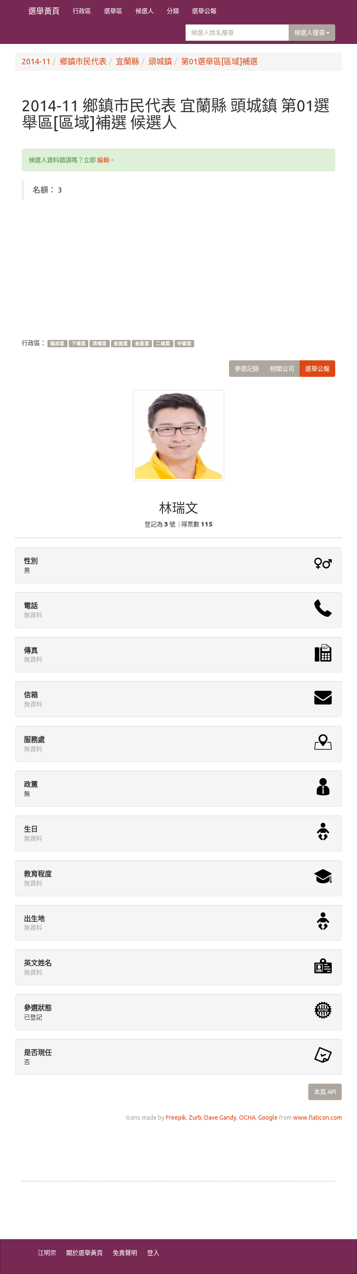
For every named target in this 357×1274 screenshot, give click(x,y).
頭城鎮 (160, 61)
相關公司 (282, 368)
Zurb (195, 1117)
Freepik (176, 1117)
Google (268, 1117)
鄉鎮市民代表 (83, 61)
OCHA (247, 1117)
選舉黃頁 (44, 11)
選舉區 (113, 10)
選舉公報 (204, 10)
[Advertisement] (178, 269)
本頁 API (325, 1091)
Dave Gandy (220, 1117)
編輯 (103, 159)
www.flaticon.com (317, 1117)
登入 (153, 1252)
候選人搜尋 (310, 32)
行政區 (82, 10)
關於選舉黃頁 (84, 1252)
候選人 (144, 10)
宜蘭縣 (127, 61)
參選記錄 (247, 368)
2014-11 (36, 61)
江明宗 (47, 1252)
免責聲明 (125, 1252)
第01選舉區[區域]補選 (219, 61)
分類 (173, 10)
